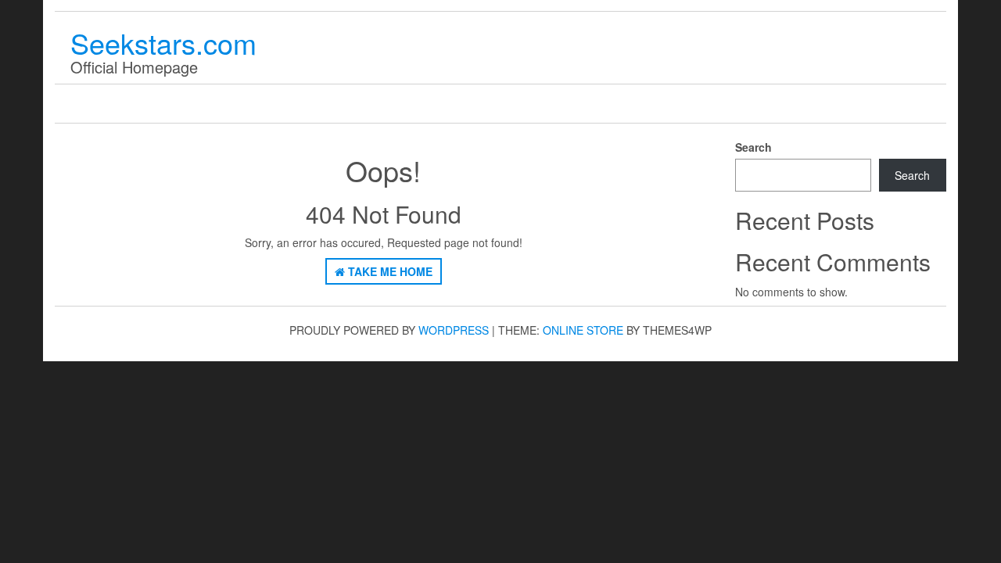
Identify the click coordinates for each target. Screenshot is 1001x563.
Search (753, 147)
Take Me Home (388, 271)
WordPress (453, 330)
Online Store (583, 330)
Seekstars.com (163, 43)
